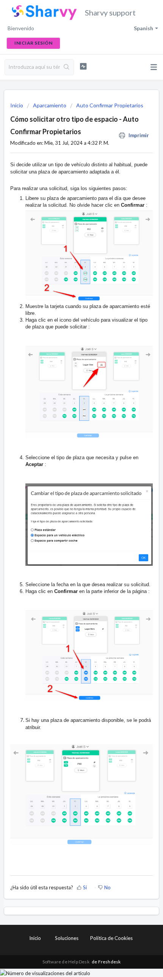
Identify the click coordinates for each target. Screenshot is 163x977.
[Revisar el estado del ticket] (83, 66)
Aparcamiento (49, 105)
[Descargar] (67, 495)
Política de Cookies (111, 938)
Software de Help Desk (66, 962)
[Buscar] (67, 67)
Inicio (17, 105)
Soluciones (66, 938)
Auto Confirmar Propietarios (109, 105)
